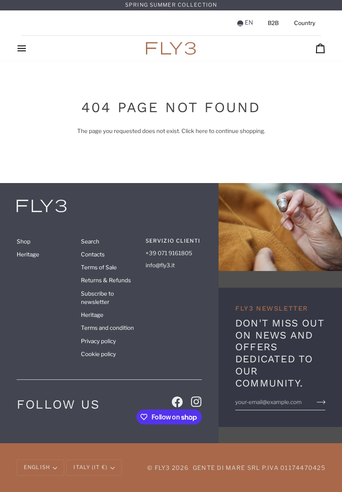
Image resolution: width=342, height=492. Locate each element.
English (37, 467)
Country (304, 23)
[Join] (321, 402)
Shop (23, 241)
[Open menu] (29, 48)
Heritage (28, 254)
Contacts (93, 254)
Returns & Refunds (106, 280)
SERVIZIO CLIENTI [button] (173, 241)
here (202, 131)
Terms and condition (107, 327)
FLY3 (162, 467)
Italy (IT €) (90, 467)
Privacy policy (98, 341)
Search (90, 241)
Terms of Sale (99, 267)
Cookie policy (98, 354)
